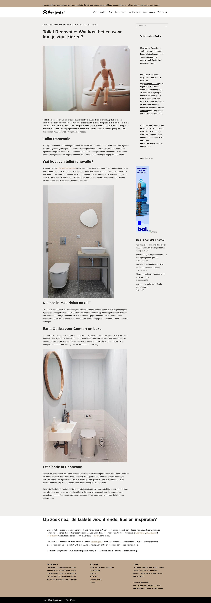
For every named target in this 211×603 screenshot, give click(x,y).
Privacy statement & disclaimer (102, 567)
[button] (105, 12)
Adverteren (94, 576)
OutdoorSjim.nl (96, 579)
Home (45, 25)
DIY (110, 12)
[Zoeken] (166, 12)
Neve (45, 600)
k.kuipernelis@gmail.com (146, 585)
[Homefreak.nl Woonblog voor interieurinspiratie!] (54, 12)
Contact (161, 12)
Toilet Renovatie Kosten (66, 168)
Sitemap (93, 573)
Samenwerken (149, 12)
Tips (50, 25)
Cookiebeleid (95, 570)
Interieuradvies (134, 12)
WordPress (70, 600)
